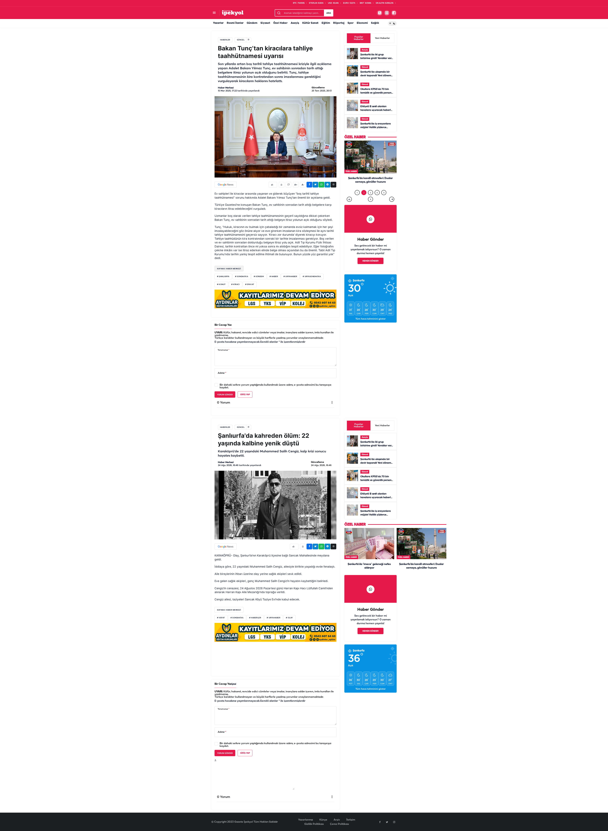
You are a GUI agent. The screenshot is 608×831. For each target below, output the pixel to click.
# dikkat (249, 284)
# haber (274, 277)
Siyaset (265, 23)
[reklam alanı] (275, 299)
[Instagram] (394, 822)
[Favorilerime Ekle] (281, 185)
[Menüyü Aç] (214, 13)
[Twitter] (387, 822)
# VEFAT (221, 618)
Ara (328, 13)
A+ (295, 185)
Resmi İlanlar (235, 23)
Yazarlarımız (305, 819)
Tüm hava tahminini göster (370, 325)
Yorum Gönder (225, 394)
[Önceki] (349, 205)
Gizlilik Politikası (314, 824)
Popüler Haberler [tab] (359, 38)
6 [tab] (370, 206)
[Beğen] (273, 185)
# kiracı (235, 284)
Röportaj (338, 23)
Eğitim (326, 23)
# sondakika (241, 277)
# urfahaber (290, 277)
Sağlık (375, 23)
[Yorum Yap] (288, 185)
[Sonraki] (391, 205)
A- (303, 185)
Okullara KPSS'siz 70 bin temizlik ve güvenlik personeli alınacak (377, 93)
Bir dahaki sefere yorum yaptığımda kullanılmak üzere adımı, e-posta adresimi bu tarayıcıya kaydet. (275, 386)
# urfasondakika (312, 277)
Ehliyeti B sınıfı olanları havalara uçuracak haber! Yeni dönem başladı (375, 110)
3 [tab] (370, 199)
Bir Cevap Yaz (223, 325)
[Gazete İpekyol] (233, 12)
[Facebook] (379, 822)
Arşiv (337, 819)
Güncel (365, 67)
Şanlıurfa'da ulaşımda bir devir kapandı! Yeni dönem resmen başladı (375, 76)
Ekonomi (362, 23)
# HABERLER (255, 618)
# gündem (259, 277)
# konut (221, 284)
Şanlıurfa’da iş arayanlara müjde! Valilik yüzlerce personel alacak (375, 127)
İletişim (350, 819)
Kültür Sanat (310, 23)
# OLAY (289, 618)
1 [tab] (357, 199)
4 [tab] (377, 199)
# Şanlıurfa (223, 277)
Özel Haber (280, 23)
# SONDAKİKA (237, 618)
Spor (351, 23)
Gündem (252, 23)
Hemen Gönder (370, 267)
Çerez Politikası (339, 824)
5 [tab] (383, 199)
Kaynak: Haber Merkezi (229, 269)
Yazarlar (218, 23)
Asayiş (295, 23)
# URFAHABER (273, 618)
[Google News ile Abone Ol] (226, 185)
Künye (323, 819)
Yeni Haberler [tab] (382, 38)
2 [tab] (363, 199)
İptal (234, 684)
